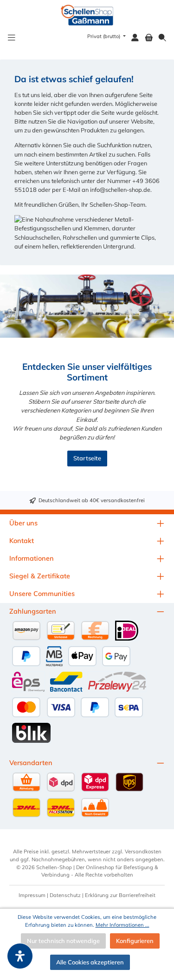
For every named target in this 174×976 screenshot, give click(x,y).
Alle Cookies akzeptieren (90, 962)
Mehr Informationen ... (122, 925)
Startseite (87, 458)
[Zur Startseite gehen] (87, 15)
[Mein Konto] (135, 38)
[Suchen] (162, 38)
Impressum (32, 895)
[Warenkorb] (149, 38)
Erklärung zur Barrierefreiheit (120, 895)
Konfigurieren (135, 940)
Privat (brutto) (104, 36)
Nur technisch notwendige (63, 940)
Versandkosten (143, 851)
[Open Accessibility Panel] (20, 956)
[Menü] (12, 38)
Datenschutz (65, 895)
